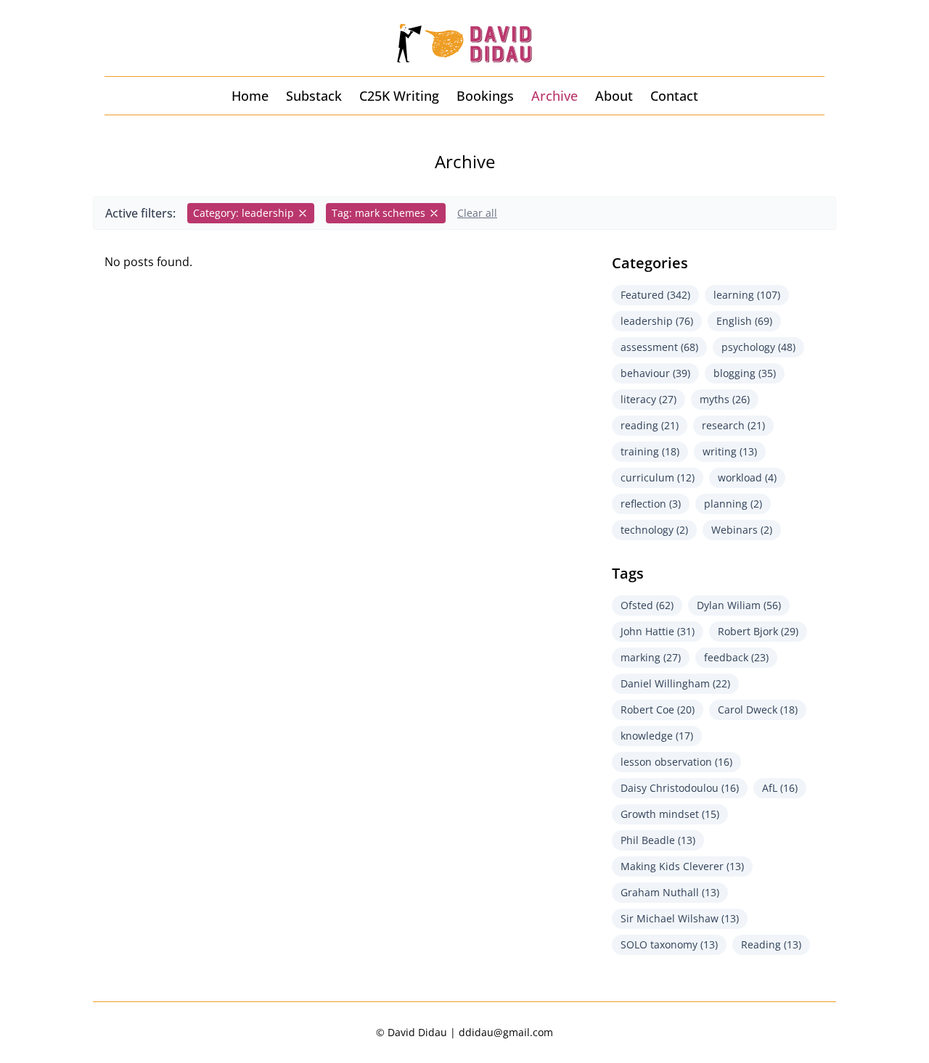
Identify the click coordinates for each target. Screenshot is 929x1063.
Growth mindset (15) (670, 814)
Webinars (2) (741, 530)
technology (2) (654, 530)
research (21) (733, 425)
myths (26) (725, 399)
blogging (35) (744, 373)
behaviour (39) (655, 373)
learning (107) (746, 295)
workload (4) (747, 477)
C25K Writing (399, 95)
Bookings (485, 95)
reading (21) (650, 425)
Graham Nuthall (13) (670, 892)
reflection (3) (651, 503)
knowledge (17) (657, 736)
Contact (674, 95)
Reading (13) (771, 944)
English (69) (744, 321)
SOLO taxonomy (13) (669, 944)
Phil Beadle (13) (658, 840)
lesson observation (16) (676, 762)
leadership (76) (657, 321)
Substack (314, 95)
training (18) (650, 451)
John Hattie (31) (658, 631)
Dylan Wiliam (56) (739, 605)
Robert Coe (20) (658, 709)
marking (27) (651, 657)
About (614, 95)
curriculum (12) (658, 477)
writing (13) (730, 451)
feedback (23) (736, 657)
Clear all (477, 213)
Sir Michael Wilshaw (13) (680, 918)
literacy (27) (648, 399)
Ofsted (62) (647, 605)
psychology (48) (758, 347)
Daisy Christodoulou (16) (680, 788)
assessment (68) (659, 347)
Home (250, 95)
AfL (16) (780, 788)
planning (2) (733, 503)
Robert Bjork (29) (758, 631)
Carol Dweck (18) (758, 709)
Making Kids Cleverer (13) (682, 866)
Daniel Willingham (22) (675, 683)
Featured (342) (655, 295)
